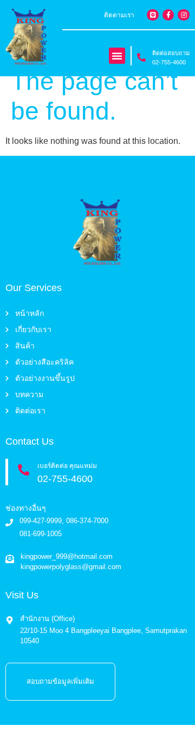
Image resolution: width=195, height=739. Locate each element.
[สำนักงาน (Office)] (9, 620)
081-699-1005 (41, 534)
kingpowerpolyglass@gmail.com (71, 567)
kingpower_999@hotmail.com (67, 556)
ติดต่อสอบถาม (171, 53)
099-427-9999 (41, 521)
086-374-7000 (87, 521)
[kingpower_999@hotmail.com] (9, 559)
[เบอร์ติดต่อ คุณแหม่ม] (23, 470)
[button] (117, 56)
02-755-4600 (169, 62)
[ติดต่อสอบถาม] (141, 57)
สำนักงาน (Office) (47, 619)
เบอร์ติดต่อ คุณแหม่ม (67, 466)
